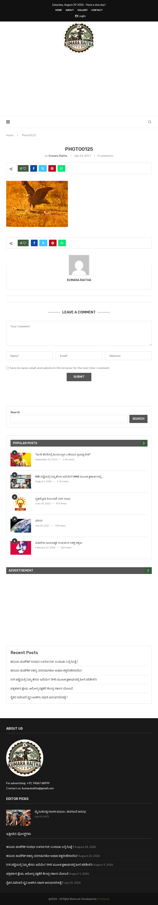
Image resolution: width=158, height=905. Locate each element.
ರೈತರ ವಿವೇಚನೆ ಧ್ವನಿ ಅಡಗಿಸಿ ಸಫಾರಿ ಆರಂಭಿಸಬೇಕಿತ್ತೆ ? (39, 697)
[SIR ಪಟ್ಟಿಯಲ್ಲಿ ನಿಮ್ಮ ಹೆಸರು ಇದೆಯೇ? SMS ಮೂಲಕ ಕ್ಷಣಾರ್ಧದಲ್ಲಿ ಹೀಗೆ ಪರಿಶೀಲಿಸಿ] (20, 482)
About (70, 10)
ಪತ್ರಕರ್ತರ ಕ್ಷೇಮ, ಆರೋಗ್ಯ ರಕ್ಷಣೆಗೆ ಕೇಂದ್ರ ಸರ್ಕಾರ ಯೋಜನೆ (41, 688)
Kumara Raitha (58, 155)
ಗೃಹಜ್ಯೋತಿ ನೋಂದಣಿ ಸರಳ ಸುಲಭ (52, 498)
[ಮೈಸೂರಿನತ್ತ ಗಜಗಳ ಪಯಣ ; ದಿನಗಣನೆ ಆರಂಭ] (18, 818)
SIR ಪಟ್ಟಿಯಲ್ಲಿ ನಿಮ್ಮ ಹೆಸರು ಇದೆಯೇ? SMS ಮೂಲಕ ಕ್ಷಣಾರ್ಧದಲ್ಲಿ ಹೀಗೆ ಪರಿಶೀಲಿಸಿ (53, 679)
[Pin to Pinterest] (52, 168)
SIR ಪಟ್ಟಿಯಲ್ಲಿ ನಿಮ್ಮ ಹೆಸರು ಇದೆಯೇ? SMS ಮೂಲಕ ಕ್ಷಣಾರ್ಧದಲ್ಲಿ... (69, 476)
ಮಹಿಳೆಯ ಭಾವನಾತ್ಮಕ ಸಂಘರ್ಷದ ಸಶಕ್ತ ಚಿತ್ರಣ (58, 542)
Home (58, 10)
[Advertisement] (79, 85)
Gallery (83, 10)
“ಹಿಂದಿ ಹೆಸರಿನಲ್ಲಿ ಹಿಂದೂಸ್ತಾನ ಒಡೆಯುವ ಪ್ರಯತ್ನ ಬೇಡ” (63, 454)
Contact (97, 10)
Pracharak (104, 898)
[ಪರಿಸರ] (20, 526)
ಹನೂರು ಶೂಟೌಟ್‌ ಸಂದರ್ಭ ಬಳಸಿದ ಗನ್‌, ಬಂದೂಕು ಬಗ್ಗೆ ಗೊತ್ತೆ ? (44, 661)
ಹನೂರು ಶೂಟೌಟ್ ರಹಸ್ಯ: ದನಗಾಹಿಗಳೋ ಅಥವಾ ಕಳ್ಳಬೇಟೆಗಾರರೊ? (46, 670)
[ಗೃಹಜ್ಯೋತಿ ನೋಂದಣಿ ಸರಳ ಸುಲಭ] (20, 504)
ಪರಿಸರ (38, 520)
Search (15, 412)
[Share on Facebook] (33, 168)
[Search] (150, 122)
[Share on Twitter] (43, 168)
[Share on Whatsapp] (61, 168)
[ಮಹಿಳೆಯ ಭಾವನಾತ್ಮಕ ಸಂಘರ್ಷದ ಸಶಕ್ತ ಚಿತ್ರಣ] (20, 548)
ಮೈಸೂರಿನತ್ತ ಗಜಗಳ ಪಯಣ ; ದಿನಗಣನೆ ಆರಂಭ (60, 811)
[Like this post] (24, 168)
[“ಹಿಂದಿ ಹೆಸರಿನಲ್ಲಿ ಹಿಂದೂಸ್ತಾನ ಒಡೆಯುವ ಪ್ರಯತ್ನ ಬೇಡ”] (20, 459)
